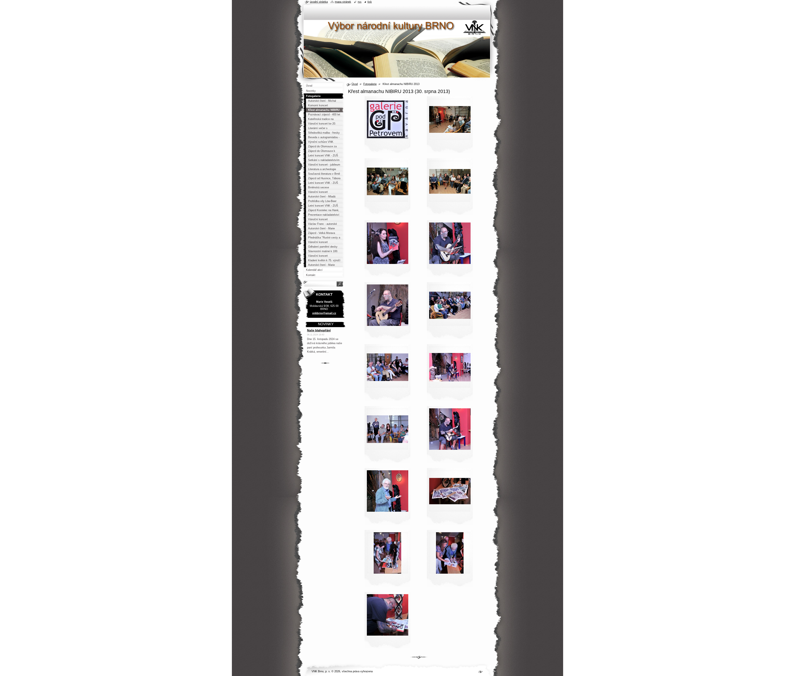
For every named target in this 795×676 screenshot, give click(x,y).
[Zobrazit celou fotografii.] (387, 126)
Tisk (369, 1)
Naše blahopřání (319, 330)
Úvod (355, 84)
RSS (359, 1)
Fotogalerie (370, 84)
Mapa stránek (343, 1)
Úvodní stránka (319, 1)
